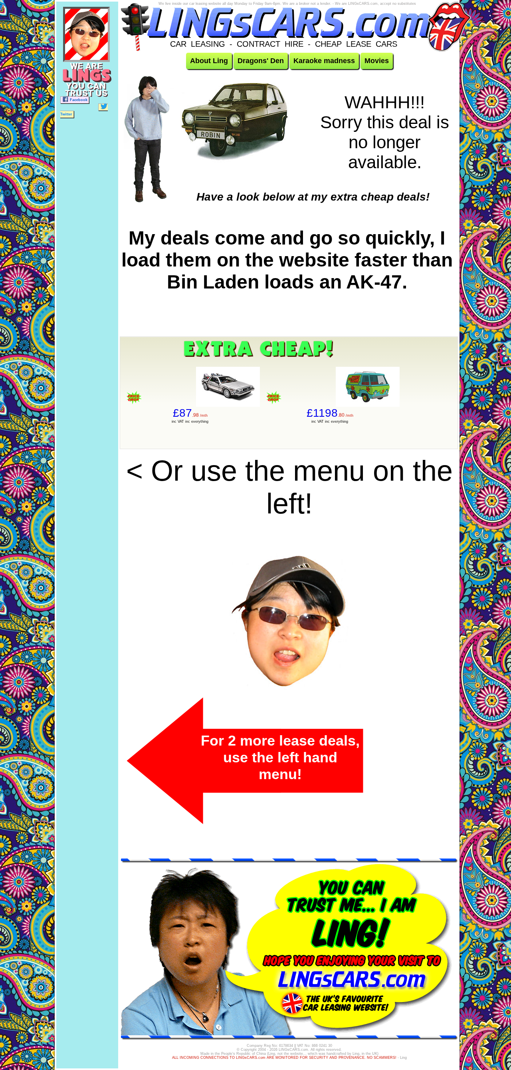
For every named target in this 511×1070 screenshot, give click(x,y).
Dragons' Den (261, 61)
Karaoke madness (324, 61)
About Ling (209, 61)
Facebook (78, 100)
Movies (376, 61)
